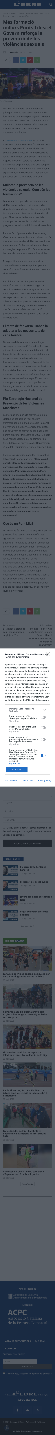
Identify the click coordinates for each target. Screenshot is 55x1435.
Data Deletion (10, 780)
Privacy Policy (44, 780)
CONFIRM (17, 769)
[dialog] (27, 717)
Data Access (27, 780)
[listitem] (27, 710)
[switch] (43, 717)
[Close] (49, 655)
